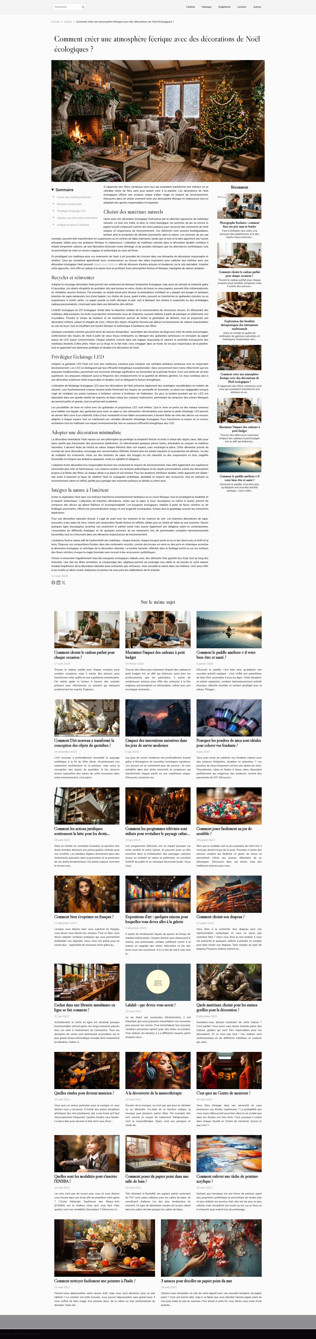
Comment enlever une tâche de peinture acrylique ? (227, 1179)
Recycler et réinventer (69, 204)
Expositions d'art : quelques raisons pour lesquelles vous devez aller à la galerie (156, 919)
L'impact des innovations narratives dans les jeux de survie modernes (156, 743)
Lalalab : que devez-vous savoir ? (150, 1004)
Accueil (55, 22)
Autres (257, 7)
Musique (206, 7)
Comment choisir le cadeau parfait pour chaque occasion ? (239, 274)
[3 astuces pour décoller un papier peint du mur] (211, 1248)
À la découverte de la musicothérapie (153, 1093)
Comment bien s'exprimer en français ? (84, 916)
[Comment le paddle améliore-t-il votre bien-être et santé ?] (239, 459)
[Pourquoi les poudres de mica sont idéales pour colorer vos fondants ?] (229, 718)
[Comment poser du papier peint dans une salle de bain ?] (158, 1153)
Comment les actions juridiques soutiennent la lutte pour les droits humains (80, 833)
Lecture (241, 7)
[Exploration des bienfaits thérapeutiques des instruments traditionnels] (239, 304)
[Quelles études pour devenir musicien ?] (86, 1070)
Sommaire (64, 189)
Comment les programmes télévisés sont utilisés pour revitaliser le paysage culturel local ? (157, 833)
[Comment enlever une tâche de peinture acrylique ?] (229, 1153)
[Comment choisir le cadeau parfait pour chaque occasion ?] (239, 255)
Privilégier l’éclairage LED (71, 211)
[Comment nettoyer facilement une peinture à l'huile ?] (104, 1248)
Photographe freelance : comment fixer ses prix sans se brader (239, 224)
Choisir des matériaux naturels (74, 197)
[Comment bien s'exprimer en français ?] (86, 894)
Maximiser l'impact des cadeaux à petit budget (239, 429)
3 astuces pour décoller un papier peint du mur (196, 1280)
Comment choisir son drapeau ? (221, 916)
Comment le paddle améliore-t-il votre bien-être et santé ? (239, 478)
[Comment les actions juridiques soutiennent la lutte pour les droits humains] (86, 806)
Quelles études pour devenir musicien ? (84, 1093)
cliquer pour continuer (106, 264)
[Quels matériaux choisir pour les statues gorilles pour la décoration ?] (229, 982)
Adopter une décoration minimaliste (77, 218)
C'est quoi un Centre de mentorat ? (223, 1093)
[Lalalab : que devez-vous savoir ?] (158, 982)
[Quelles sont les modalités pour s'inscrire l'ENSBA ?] (86, 1153)
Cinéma (190, 7)
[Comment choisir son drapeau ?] (229, 894)
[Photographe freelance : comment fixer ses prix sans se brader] (239, 206)
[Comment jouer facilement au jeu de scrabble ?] (229, 806)
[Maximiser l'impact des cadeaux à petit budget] (239, 410)
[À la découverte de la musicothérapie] (158, 1070)
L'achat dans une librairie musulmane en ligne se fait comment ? (84, 1007)
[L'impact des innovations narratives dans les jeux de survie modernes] (158, 718)
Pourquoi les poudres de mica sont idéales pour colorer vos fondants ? (229, 743)
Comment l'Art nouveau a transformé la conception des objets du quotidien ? (84, 743)
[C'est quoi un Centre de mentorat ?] (229, 1070)
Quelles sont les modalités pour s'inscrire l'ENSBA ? (85, 1179)
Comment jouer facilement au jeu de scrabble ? (224, 831)
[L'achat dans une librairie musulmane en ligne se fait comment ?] (86, 982)
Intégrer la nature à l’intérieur (73, 225)
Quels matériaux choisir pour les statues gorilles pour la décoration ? (227, 1007)
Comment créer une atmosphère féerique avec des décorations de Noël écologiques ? (239, 378)
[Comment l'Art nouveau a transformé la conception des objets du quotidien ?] (86, 718)
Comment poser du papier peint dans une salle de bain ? (157, 1179)
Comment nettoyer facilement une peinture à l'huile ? (95, 1280)
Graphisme (224, 7)
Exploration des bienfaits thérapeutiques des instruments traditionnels (239, 325)
